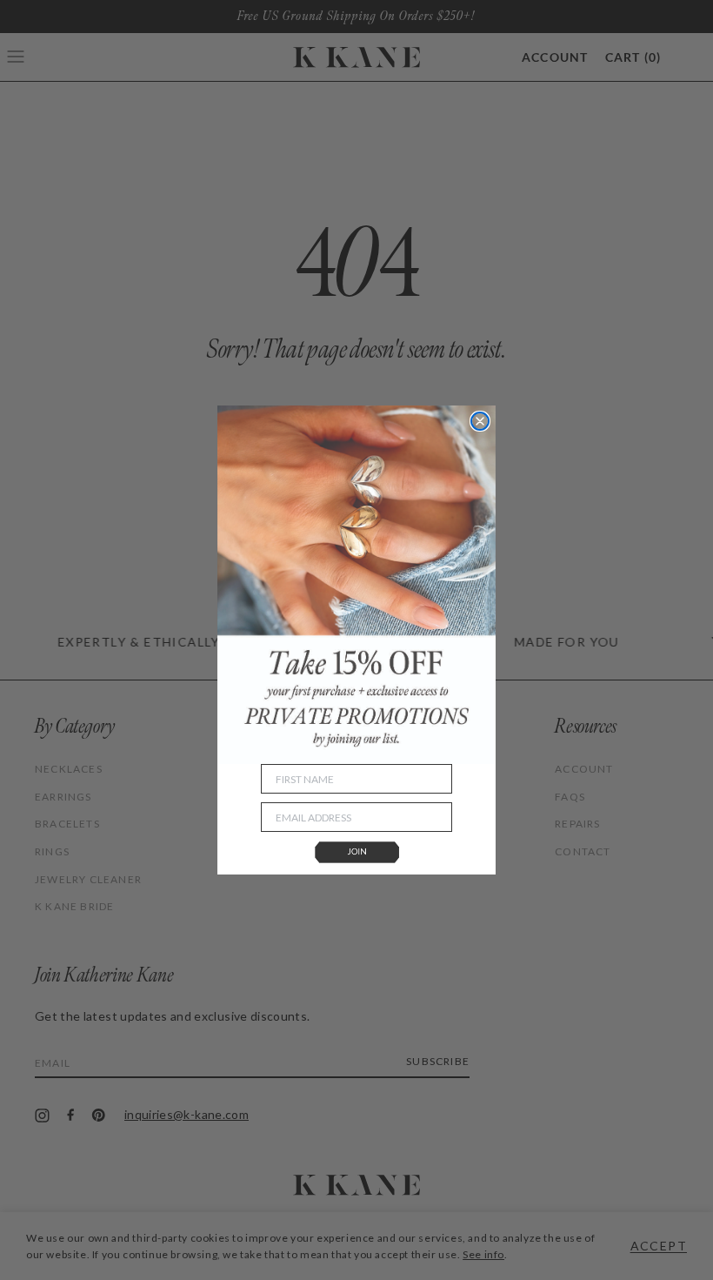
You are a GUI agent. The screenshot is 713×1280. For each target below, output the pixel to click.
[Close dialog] (480, 421)
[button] (356, 853)
